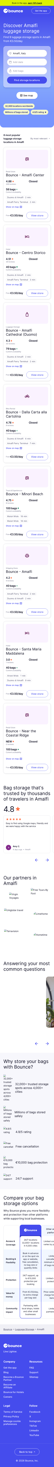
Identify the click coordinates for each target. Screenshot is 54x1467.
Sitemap (33, 1377)
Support (33, 1372)
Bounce (7, 1329)
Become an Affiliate (9, 1386)
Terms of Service (12, 1411)
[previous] (36, 860)
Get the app (10, 1367)
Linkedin (34, 1430)
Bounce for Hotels (13, 1392)
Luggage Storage (24, 1329)
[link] (41, 11)
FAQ (31, 1367)
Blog (6, 1372)
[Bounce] (13, 11)
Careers (7, 1396)
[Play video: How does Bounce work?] (23, 1002)
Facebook (34, 1411)
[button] (27, 80)
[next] (47, 860)
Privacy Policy (11, 1416)
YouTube (34, 1435)
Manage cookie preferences (12, 1422)
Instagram (35, 1421)
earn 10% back (35, 3)
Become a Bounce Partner (13, 1378)
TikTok (33, 1425)
